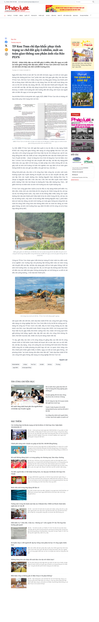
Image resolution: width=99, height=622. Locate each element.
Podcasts (34, 15)
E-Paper (76, 115)
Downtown (86, 167)
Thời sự (9, 15)
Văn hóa (53, 15)
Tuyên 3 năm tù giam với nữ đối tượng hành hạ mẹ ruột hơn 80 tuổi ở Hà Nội (57, 409)
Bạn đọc (75, 15)
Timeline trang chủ (16, 42)
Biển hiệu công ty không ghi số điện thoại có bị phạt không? (31, 576)
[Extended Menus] (90, 15)
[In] (6, 54)
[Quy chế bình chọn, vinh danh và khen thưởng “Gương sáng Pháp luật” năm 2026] (82, 55)
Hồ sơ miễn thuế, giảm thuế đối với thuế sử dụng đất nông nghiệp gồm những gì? (56, 389)
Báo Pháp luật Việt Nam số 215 (81, 148)
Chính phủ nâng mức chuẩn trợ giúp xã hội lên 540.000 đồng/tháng (34, 443)
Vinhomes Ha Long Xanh (77, 172)
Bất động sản (67, 15)
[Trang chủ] (4, 15)
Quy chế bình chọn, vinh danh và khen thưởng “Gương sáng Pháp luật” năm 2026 (81, 65)
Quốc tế (27, 15)
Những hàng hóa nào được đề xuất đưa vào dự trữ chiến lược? (32, 559)
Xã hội (48, 15)
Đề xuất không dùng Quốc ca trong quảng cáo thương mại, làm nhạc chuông (37, 457)
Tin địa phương (84, 15)
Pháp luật (41, 15)
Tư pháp (15, 15)
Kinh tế (60, 15)
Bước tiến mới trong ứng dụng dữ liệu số (25, 487)
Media (21, 15)
